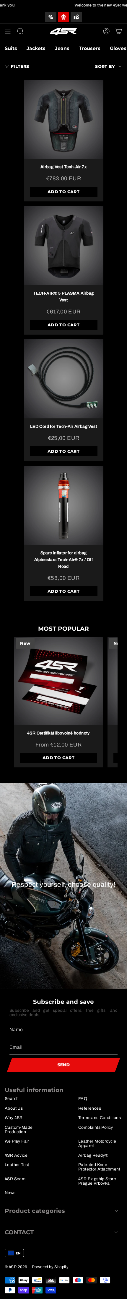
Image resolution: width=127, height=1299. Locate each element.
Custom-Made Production (18, 1129)
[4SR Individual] (50, 17)
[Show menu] (8, 31)
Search (12, 1098)
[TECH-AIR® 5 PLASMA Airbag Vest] (63, 245)
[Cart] (119, 31)
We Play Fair (17, 1141)
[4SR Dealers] (76, 17)
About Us (14, 1108)
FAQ (82, 1098)
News (10, 1193)
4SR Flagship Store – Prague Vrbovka (98, 1181)
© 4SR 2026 (16, 1267)
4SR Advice (16, 1155)
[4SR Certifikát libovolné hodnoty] (58, 681)
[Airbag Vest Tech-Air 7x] (63, 119)
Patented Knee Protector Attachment (99, 1167)
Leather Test (17, 1165)
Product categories (35, 1210)
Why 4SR (14, 1118)
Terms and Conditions (99, 1118)
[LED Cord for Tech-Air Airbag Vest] (63, 378)
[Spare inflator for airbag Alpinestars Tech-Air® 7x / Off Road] (63, 505)
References (89, 1108)
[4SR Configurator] (63, 17)
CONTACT (19, 1232)
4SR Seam (15, 1179)
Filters (20, 66)
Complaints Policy (95, 1127)
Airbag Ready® (93, 1155)
